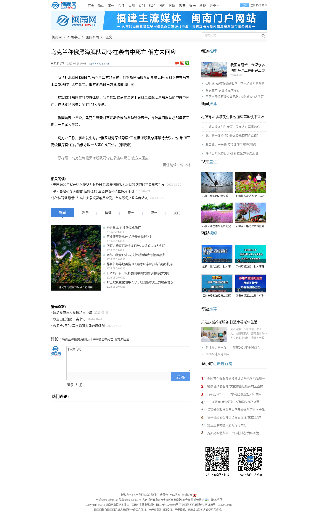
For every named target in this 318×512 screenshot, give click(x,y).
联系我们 (150, 494)
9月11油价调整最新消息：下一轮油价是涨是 (235, 83)
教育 (182, 5)
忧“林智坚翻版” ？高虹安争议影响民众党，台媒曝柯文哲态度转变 (100, 198)
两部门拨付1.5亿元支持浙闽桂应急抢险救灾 (136, 255)
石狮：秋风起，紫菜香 (215, 196)
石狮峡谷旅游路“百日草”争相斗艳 (250, 196)
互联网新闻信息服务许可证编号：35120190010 (205, 504)
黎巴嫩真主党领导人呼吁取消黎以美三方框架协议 (140, 282)
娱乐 (192, 5)
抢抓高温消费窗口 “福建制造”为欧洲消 (233, 433)
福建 (152, 5)
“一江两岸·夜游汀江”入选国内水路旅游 (233, 402)
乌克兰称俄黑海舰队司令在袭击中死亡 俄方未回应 (95, 339)
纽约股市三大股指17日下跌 (72, 312)
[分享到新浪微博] (182, 63)
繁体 (264, 5)
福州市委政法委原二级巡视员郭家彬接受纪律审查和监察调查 (216, 296)
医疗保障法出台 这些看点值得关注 (130, 236)
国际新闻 (92, 37)
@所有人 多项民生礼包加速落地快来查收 (232, 117)
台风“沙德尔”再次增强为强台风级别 (79, 326)
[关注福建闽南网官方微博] (195, 494)
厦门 (141, 5)
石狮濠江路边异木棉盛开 (250, 226)
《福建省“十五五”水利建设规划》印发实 (234, 394)
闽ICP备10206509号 (167, 504)
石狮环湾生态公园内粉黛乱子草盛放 (216, 227)
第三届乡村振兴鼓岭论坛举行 (227, 425)
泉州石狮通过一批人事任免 (250, 267)
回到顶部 (187, 494)
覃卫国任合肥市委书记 (69, 319)
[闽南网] (65, 5)
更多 (213, 5)
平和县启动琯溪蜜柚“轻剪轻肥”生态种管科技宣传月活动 (93, 191)
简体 (258, 5)
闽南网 (57, 37)
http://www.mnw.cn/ (99, 63)
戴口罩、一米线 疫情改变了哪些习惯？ (232, 144)
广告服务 (162, 494)
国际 (172, 5)
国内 (162, 5)
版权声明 (126, 494)
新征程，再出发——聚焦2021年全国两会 (233, 347)
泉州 (111, 5)
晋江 (121, 5)
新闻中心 (73, 37)
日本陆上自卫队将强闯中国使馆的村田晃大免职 (138, 273)
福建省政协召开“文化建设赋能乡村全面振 (235, 386)
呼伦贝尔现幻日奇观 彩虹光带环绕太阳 (232, 153)
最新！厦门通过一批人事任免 (216, 267)
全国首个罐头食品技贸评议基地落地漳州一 (236, 378)
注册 (252, 5)
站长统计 (199, 499)
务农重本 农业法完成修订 (124, 227)
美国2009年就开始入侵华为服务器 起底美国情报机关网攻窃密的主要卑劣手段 (109, 184)
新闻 (101, 5)
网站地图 (175, 494)
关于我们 (138, 494)
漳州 (131, 5)
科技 (202, 5)
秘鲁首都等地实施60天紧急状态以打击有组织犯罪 (140, 264)
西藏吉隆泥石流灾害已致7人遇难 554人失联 (136, 246)
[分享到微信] (187, 63)
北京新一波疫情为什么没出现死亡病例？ (233, 135)
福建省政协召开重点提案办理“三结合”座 (234, 417)
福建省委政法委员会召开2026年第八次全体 (236, 409)
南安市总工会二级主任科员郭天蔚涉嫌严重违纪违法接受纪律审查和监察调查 (250, 296)
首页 (91, 5)
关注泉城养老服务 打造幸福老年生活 (229, 322)
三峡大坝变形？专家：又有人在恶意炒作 (233, 127)
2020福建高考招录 (218, 354)
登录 (70, 385)
